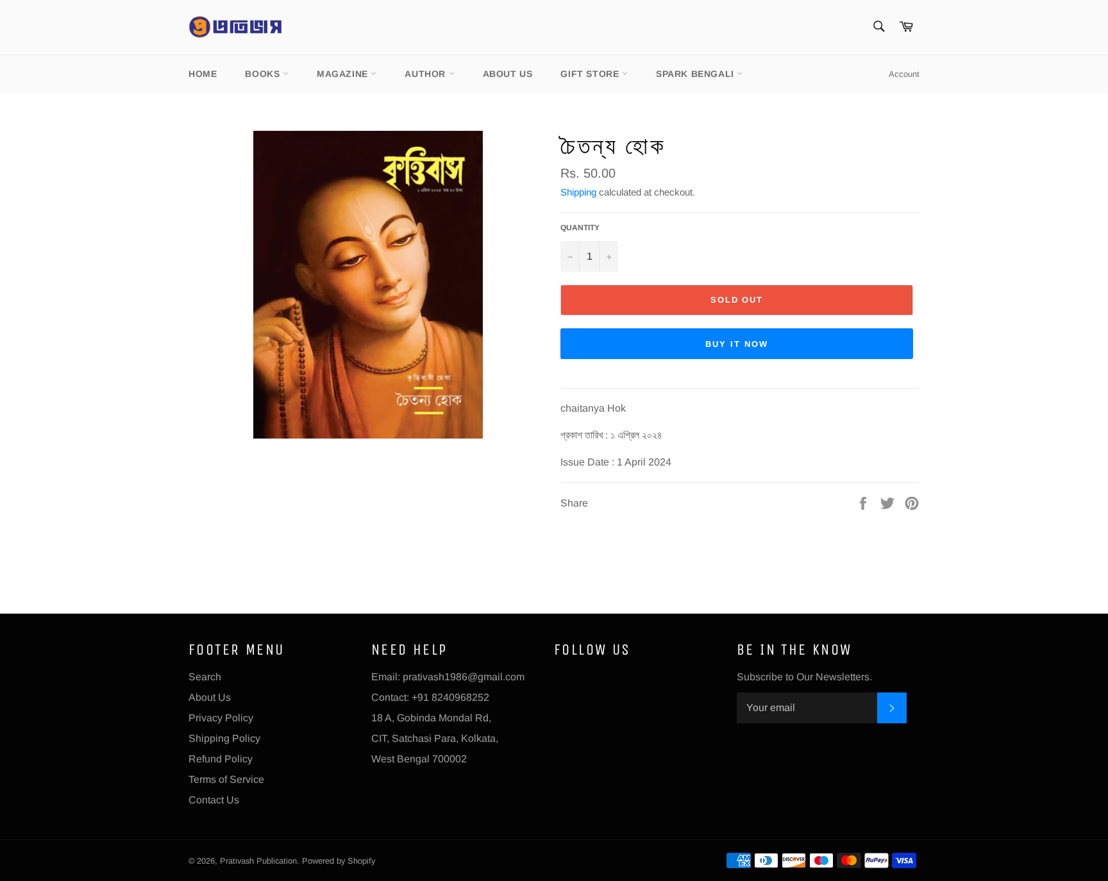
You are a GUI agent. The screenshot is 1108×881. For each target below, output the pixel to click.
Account (904, 74)
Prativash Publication (258, 861)
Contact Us (214, 799)
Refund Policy (221, 758)
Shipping (578, 192)
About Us (508, 74)
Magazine (344, 74)
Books (264, 74)
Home (203, 74)
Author (426, 74)
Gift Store (591, 74)
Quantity (580, 227)
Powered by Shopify (338, 861)
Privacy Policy (221, 717)
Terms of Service (226, 779)
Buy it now (736, 344)
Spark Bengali (696, 74)
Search (205, 676)
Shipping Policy (224, 738)
